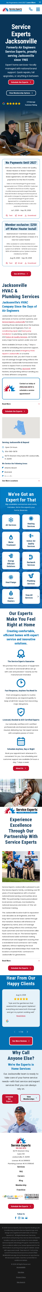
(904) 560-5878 (25, 387)
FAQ (21, 1171)
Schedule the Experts (19, 82)
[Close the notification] (40, 2)
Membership (21, 1185)
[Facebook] (15, 1218)
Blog (21, 1180)
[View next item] (27, 1032)
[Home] (12, 9)
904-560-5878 (11, 451)
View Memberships (28, 1098)
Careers (21, 1176)
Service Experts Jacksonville (13, 322)
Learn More (31, 3)
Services (21, 1167)
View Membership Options (19, 93)
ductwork (26, 368)
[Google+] (26, 1218)
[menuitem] (21, 1267)
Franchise (21, 1190)
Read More (20, 1016)
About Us (19, 768)
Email (20, 215)
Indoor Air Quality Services (16, 337)
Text (11, 215)
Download (32, 215)
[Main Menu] (38, 9)
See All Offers (19, 274)
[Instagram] (19, 1218)
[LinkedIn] (23, 1218)
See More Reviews (19, 1041)
